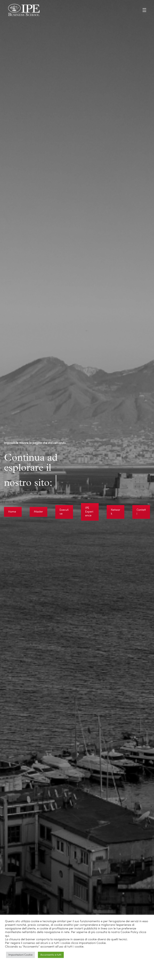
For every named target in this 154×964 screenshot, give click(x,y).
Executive (64, 512)
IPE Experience (89, 512)
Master (38, 511)
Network (115, 512)
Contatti (141, 512)
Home (12, 511)
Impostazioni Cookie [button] (20, 955)
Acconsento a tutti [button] (50, 955)
